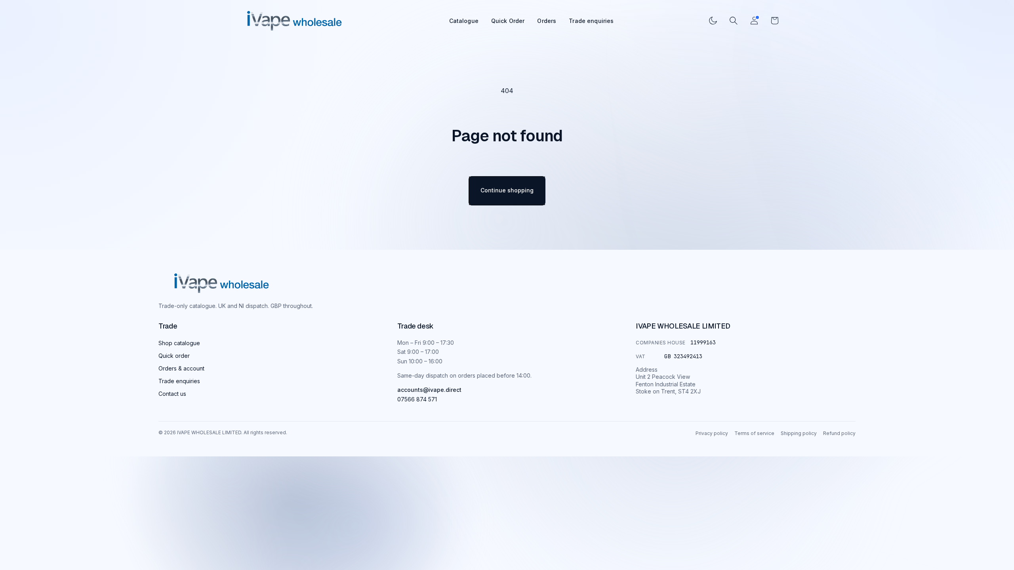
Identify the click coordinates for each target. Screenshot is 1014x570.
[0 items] (775, 20)
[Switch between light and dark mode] (713, 20)
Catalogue (463, 20)
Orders (546, 20)
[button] (733, 20)
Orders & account (181, 368)
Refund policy (839, 433)
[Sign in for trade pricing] (754, 20)
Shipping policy (799, 433)
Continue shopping (507, 190)
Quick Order (508, 20)
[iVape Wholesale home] (294, 20)
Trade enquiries (591, 20)
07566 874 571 (417, 399)
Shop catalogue (179, 343)
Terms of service (754, 433)
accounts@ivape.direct (429, 389)
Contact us (172, 393)
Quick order (174, 355)
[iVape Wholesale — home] (221, 283)
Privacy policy (712, 433)
